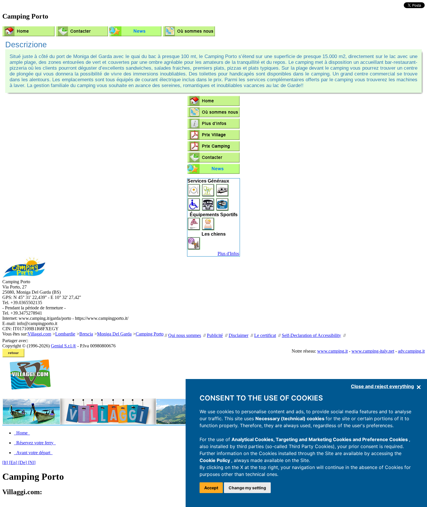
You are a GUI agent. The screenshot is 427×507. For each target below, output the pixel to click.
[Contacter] (82, 31)
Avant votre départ (33, 452)
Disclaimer (238, 335)
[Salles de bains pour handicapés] (193, 209)
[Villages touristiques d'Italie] (27, 395)
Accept (211, 487)
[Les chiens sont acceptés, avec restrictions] (193, 248)
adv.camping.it (411, 351)
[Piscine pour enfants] (208, 228)
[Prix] (213, 138)
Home (22, 432)
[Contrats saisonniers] (222, 195)
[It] (5, 462)
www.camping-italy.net (372, 351)
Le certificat (265, 335)
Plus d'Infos (228, 253)
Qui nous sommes (184, 335)
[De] (23, 462)
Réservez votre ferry (35, 442)
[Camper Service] (208, 209)
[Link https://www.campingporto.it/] (135, 31)
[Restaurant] (193, 195)
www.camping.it (332, 351)
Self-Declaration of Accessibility (311, 335)
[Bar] (208, 195)
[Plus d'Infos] (213, 124)
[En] (13, 462)
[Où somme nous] (189, 31)
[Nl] (31, 462)
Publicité (215, 335)
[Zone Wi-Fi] (222, 209)
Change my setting (247, 487)
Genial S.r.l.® (63, 345)
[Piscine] (193, 228)
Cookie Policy (215, 460)
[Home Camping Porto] (28, 31)
